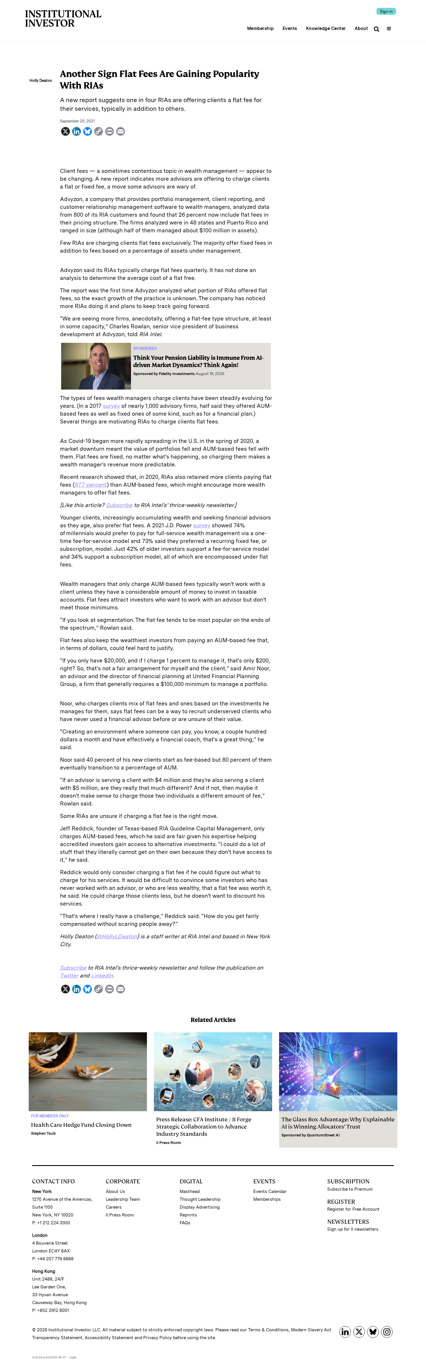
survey (111, 406)
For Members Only (50, 1116)
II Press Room (168, 1142)
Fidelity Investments (177, 374)
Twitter (69, 975)
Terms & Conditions (268, 1329)
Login (73, 1357)
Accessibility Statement (109, 1337)
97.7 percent (91, 484)
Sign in (386, 11)
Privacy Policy (157, 1337)
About (361, 28)
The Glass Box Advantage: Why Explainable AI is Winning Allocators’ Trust (337, 1123)
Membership (260, 28)
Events (290, 28)
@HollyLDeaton (117, 936)
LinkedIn (102, 975)
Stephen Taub (43, 1133)
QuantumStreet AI (323, 1135)
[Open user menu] (389, 27)
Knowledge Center (326, 28)
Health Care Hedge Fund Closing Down (81, 1125)
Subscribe (119, 505)
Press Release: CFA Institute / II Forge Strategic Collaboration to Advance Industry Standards (203, 1127)
